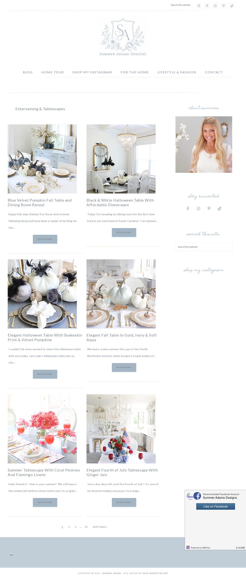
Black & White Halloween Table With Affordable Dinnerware (120, 202)
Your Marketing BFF (155, 573)
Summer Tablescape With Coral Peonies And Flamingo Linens (44, 472)
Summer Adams (123, 37)
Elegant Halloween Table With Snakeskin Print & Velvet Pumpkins (45, 337)
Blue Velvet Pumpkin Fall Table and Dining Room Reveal (40, 202)
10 (86, 526)
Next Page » (100, 526)
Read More (45, 239)
